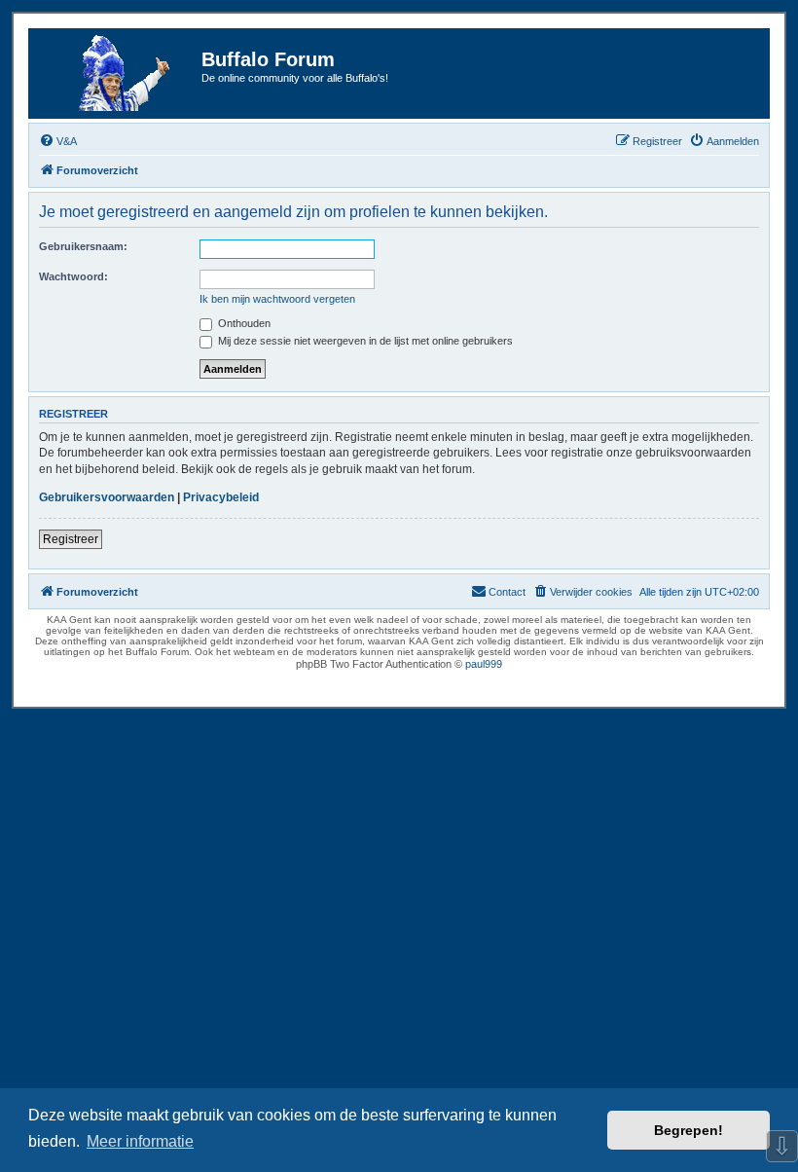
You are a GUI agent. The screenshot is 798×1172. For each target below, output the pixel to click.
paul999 (483, 664)
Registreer (70, 539)
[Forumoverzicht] (117, 73)
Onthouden (243, 323)
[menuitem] (58, 141)
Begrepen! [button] (688, 1130)
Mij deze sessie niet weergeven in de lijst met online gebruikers (364, 341)
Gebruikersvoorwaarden (106, 497)
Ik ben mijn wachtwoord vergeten (277, 299)
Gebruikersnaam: (83, 246)
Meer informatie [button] (140, 1141)
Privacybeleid (221, 497)
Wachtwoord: (73, 276)
